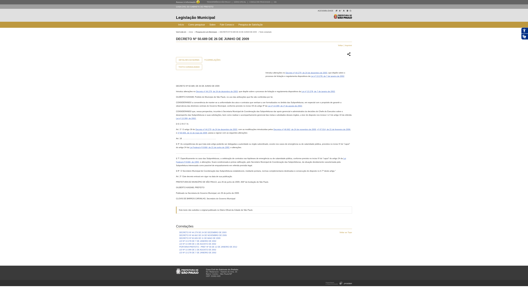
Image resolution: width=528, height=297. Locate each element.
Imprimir (348, 45)
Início (181, 24)
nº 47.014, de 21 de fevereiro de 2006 (333, 129)
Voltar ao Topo (345, 232)
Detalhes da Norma (189, 60)
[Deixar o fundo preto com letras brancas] (347, 10)
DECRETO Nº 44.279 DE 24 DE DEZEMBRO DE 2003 (202, 232)
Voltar (340, 45)
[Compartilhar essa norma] (349, 55)
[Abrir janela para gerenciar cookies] (350, 10)
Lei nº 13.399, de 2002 (186, 118)
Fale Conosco (227, 24)
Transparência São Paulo (218, 2)
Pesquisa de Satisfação (250, 24)
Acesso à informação (186, 2)
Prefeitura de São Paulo (343, 18)
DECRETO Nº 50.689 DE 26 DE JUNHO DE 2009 (238, 32)
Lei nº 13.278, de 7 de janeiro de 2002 (327, 76)
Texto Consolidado (189, 67)
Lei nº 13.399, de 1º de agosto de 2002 (285, 106)
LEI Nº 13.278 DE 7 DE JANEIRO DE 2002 (197, 241)
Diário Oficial (240, 2)
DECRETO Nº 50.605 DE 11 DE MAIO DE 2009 (199, 238)
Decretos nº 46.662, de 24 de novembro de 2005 (294, 129)
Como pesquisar (196, 24)
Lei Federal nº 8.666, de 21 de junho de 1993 (209, 147)
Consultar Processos (259, 2)
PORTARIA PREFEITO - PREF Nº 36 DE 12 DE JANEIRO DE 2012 (208, 247)
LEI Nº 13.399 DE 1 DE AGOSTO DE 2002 (197, 244)
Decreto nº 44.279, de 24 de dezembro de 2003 (306, 73)
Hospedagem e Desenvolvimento (339, 282)
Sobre (212, 24)
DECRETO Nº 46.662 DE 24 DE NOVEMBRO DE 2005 (203, 235)
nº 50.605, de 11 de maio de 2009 (192, 133)
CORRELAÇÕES (213, 60)
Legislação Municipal (195, 17)
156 (275, 2)
